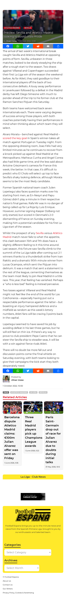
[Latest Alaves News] (6, 481)
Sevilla (28, 28)
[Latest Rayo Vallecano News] (18, 487)
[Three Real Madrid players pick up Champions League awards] (33, 407)
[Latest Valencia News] (54, 487)
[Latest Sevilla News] (48, 487)
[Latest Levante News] (60, 481)
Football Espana (12, 577)
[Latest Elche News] (36, 481)
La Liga (33, 392)
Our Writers (8, 589)
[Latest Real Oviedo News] (36, 487)
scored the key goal (15, 138)
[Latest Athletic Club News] (12, 481)
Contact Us (7, 585)
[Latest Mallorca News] (6, 487)
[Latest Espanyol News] (42, 481)
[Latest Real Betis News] (24, 487)
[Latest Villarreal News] (60, 487)
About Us (7, 581)
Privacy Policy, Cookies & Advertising (18, 593)
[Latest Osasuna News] (12, 487)
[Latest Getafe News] (48, 481)
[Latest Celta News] (30, 481)
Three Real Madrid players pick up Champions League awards (33, 431)
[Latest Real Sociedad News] (42, 487)
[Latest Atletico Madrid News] (18, 481)
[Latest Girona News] (54, 481)
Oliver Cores (11, 41)
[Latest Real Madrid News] (30, 487)
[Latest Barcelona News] (24, 481)
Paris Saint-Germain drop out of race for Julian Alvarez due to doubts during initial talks (53, 439)
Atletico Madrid (11, 28)
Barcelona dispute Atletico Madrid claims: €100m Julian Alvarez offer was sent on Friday (12, 437)
